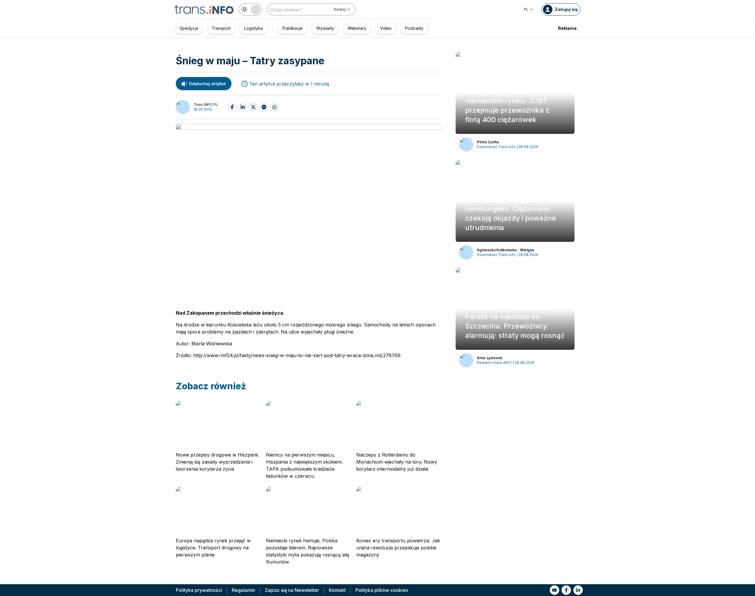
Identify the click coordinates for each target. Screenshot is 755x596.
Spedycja (189, 28)
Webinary (357, 28)
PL (526, 9)
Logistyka (253, 28)
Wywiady (325, 28)
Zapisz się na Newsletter (292, 590)
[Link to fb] (566, 590)
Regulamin (243, 590)
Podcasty (414, 28)
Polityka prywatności (199, 590)
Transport (221, 28)
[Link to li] (578, 590)
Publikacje (293, 28)
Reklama (567, 28)
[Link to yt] (554, 590)
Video (386, 28)
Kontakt (337, 590)
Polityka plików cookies (381, 590)
